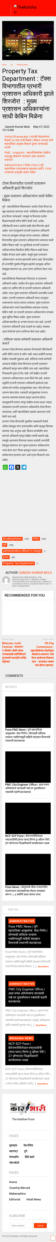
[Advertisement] (28, 505)
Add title (12, 909)
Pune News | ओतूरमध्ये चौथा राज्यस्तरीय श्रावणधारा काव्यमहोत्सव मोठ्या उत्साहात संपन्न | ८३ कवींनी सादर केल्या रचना (26, 890)
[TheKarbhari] (24, 10)
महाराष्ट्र (13, 1151)
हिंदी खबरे (29, 1157)
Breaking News (21, 1038)
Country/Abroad (19, 1187)
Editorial (14, 1199)
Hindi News (33, 1199)
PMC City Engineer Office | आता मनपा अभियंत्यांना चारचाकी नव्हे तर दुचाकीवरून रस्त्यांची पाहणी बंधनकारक (27, 788)
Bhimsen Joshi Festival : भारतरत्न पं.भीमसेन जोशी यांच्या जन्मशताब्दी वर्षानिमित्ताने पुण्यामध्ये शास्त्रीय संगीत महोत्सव (14, 652)
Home (13, 1182)
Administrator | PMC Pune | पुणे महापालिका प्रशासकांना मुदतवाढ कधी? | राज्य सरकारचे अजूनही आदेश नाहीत (28, 168)
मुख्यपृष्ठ (13, 1145)
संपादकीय (14, 1157)
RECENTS (11, 686)
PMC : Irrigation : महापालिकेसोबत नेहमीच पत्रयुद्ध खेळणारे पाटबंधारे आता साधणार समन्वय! (27, 156)
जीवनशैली (14, 1162)
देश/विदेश (28, 1145)
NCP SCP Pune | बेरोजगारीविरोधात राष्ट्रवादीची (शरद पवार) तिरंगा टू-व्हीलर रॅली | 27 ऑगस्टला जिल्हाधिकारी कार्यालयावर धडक (27, 839)
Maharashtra (17, 1193)
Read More (43, 966)
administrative (21, 921)
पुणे (25, 1151)
